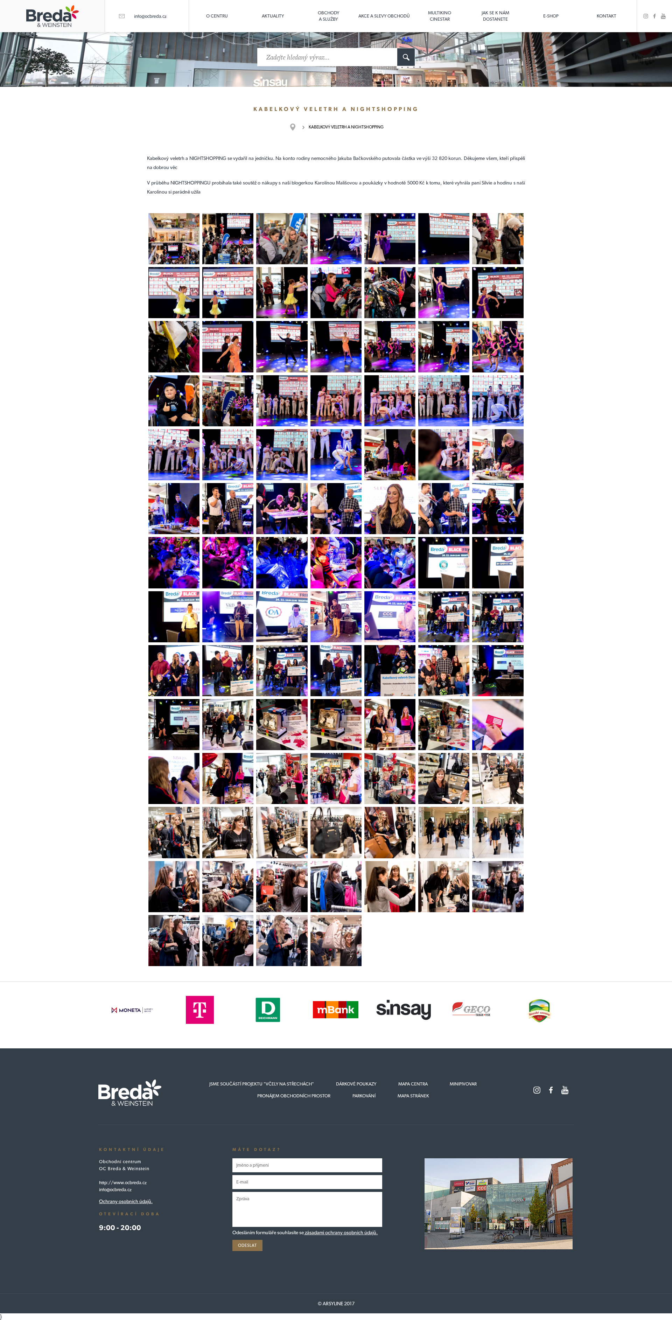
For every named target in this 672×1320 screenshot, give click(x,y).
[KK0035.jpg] (444, 455)
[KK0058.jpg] (444, 617)
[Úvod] (296, 127)
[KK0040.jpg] (282, 509)
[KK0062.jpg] (174, 671)
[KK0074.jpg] (498, 725)
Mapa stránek (413, 1095)
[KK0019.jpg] (336, 346)
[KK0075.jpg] (174, 778)
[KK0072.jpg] (444, 725)
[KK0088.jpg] (444, 832)
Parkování (364, 1095)
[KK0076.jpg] (228, 778)
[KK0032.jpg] (228, 455)
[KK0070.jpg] (282, 725)
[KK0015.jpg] (498, 293)
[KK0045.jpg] (174, 562)
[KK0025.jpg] (174, 401)
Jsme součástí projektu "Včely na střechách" (261, 1084)
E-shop (551, 16)
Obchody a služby (328, 16)
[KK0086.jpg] (336, 832)
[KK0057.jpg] (390, 617)
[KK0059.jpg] (498, 617)
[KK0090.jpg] (174, 887)
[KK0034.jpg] (336, 455)
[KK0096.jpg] (174, 941)
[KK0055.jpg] (336, 617)
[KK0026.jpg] (282, 401)
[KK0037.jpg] (498, 455)
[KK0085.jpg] (282, 832)
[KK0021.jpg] (390, 346)
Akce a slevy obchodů (384, 16)
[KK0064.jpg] (336, 671)
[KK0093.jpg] (336, 887)
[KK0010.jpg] (282, 293)
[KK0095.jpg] (444, 887)
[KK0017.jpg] (228, 346)
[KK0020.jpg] (444, 346)
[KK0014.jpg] (444, 293)
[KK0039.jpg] (228, 509)
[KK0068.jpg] (174, 725)
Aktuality (273, 16)
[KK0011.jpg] (336, 293)
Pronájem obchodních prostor (293, 1095)
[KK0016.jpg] (174, 346)
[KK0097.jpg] (498, 887)
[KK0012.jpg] (390, 293)
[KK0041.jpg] (390, 509)
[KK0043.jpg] (444, 509)
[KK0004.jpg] (336, 239)
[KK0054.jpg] (228, 617)
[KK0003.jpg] (282, 239)
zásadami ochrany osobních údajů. (341, 1232)
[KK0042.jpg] (336, 509)
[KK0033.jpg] (282, 455)
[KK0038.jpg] (174, 509)
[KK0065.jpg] (390, 671)
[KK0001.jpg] (228, 239)
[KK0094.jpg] (390, 887)
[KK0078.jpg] (336, 778)
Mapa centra (413, 1084)
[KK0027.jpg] (336, 401)
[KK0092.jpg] (282, 887)
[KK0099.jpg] (282, 941)
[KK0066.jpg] (444, 671)
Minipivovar (463, 1084)
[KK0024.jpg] (228, 401)
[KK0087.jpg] (390, 832)
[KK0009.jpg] (228, 293)
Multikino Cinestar (439, 16)
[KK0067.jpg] (498, 671)
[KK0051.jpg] (444, 562)
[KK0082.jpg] (498, 778)
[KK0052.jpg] (498, 562)
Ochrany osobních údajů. (126, 1201)
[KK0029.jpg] (444, 401)
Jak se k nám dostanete (495, 16)
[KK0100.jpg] (336, 941)
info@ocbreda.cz (150, 16)
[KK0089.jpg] (498, 832)
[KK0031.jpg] (174, 455)
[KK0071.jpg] (336, 725)
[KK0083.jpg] (174, 832)
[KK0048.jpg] (336, 562)
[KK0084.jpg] (228, 832)
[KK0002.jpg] (174, 239)
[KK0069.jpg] (228, 725)
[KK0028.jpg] (390, 401)
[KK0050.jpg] (390, 562)
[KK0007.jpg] (498, 239)
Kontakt (606, 16)
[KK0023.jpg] (498, 346)
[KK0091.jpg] (228, 887)
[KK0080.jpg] (444, 778)
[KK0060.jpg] (282, 671)
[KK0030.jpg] (498, 401)
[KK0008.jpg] (174, 293)
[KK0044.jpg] (498, 509)
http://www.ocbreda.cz (123, 1182)
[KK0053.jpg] (174, 617)
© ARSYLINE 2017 (336, 1303)
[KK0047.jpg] (282, 562)
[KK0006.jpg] (444, 239)
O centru (217, 16)
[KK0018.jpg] (282, 346)
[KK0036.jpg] (390, 455)
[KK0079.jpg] (390, 778)
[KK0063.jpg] (228, 671)
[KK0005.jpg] (390, 239)
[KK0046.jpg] (228, 562)
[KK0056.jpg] (282, 617)
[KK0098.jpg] (228, 941)
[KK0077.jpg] (282, 778)
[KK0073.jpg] (390, 725)
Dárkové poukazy (356, 1084)
